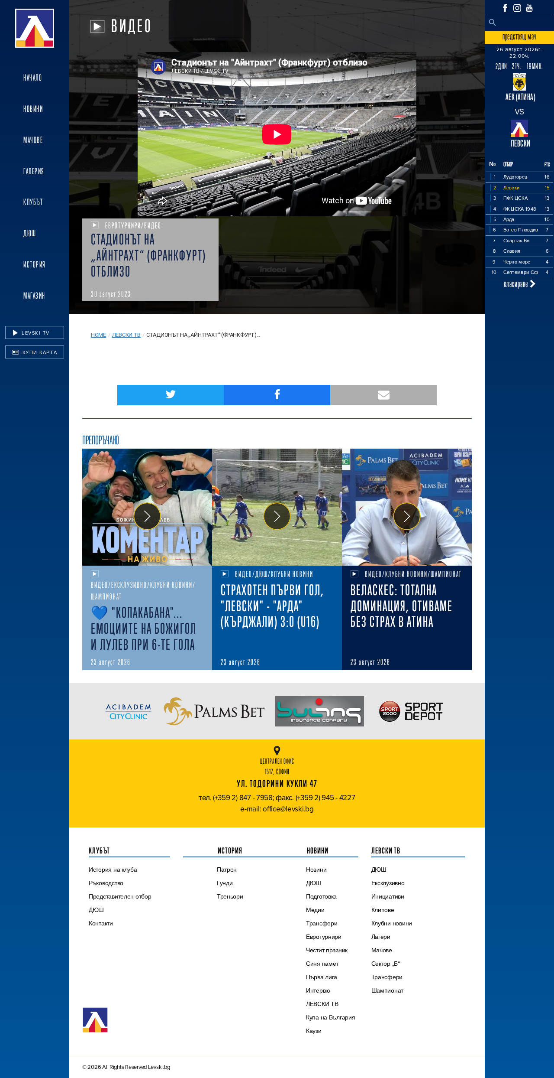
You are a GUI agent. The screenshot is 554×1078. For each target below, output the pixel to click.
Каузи (314, 1030)
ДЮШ (29, 233)
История (34, 264)
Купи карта (39, 352)
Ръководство (106, 883)
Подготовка (321, 896)
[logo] (34, 28)
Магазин (34, 295)
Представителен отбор (120, 896)
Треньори (230, 896)
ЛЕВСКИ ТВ (322, 1004)
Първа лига (321, 977)
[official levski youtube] (529, 8)
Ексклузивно (388, 883)
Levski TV (35, 332)
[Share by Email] (383, 395)
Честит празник (327, 950)
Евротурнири (323, 936)
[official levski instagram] (517, 8)
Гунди (225, 883)
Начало (32, 77)
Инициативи (387, 896)
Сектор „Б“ (385, 963)
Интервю (318, 990)
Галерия (34, 171)
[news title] (147, 507)
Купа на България (330, 1017)
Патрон (227, 869)
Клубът (33, 202)
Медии (315, 909)
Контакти (101, 923)
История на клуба (113, 869)
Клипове (382, 909)
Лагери (380, 936)
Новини (33, 109)
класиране (517, 283)
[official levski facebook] (505, 8)
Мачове (33, 140)
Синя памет (322, 963)
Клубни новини (391, 923)
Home (98, 335)
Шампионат (387, 990)
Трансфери (322, 923)
